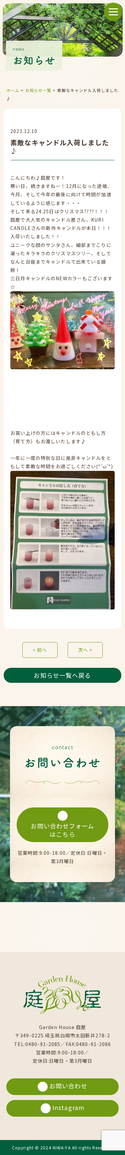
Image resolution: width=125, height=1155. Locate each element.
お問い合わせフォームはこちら (62, 829)
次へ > (85, 649)
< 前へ (40, 649)
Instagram (68, 1107)
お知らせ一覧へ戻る (62, 675)
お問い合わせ (68, 1085)
